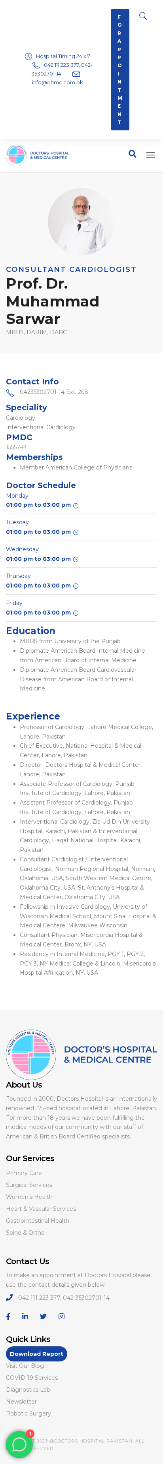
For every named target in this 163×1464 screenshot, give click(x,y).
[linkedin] (25, 1316)
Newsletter (21, 1401)
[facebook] (8, 1316)
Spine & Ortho (25, 1232)
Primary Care (24, 1173)
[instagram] (61, 1316)
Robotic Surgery (28, 1413)
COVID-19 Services (32, 1377)
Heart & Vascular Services (41, 1208)
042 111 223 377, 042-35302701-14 (64, 1297)
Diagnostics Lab (28, 1389)
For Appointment (120, 69)
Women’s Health (29, 1196)
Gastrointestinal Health (37, 1220)
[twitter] (43, 1316)
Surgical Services (29, 1185)
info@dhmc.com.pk (57, 82)
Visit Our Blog (25, 1365)
